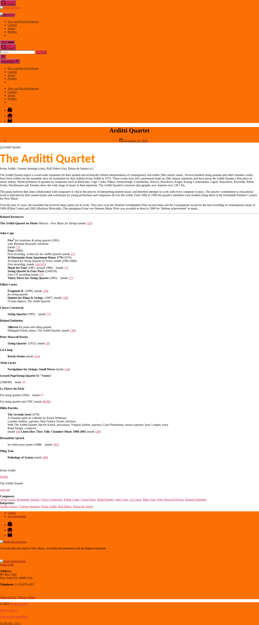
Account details (17, 516)
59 (47, 343)
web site (5, 489)
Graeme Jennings (29, 506)
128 (45, 291)
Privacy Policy (27, 597)
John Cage (121, 499)
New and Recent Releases (23, 21)
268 (44, 457)
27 (72, 254)
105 (55, 444)
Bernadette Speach (28, 499)
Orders (12, 513)
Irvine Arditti (49, 506)
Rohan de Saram (83, 506)
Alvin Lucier (7, 499)
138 (72, 330)
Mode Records (18, 603)
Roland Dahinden (195, 499)
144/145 (40, 264)
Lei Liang (135, 499)
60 (17, 431)
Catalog (12, 25)
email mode (7, 564)
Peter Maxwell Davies (170, 499)
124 (66, 369)
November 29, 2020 (135, 140)
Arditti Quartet (8, 506)
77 (47, 314)
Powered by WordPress (14, 616)
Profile (4, 476)
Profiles (12, 31)
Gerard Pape (88, 499)
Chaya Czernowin (51, 499)
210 (36, 356)
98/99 (45, 401)
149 (97, 431)
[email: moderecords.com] (13, 561)
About (11, 28)
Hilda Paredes (105, 499)
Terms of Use (8, 597)
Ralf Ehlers (64, 506)
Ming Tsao (149, 499)
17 (65, 267)
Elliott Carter (71, 499)
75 (17, 247)
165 (88, 223)
